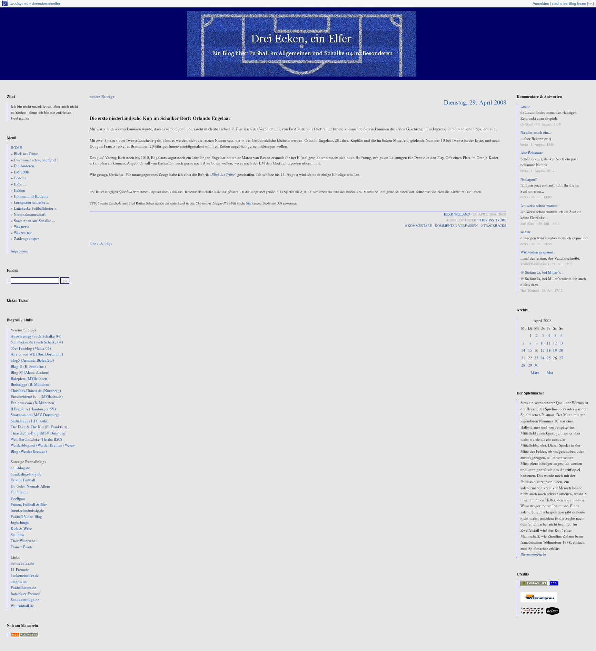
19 (555, 350)
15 (530, 350)
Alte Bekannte (531, 152)
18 (549, 350)
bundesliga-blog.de (26, 474)
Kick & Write (21, 528)
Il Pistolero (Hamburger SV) (33, 408)
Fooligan (18, 498)
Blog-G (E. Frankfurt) (28, 366)
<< (590, 3)
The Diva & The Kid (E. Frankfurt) (39, 426)
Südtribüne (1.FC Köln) (30, 420)
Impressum (19, 250)
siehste (525, 231)
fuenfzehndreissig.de (27, 510)
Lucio (525, 106)
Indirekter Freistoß (25, 593)
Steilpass (17, 534)
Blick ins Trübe (26, 153)
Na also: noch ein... (535, 132)
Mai (550, 372)
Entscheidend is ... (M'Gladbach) (37, 396)
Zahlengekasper (26, 238)
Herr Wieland (457, 214)
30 (536, 365)
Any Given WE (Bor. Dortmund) (37, 354)
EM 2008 (21, 171)
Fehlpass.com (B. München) (33, 402)
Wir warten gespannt (536, 251)
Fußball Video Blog (26, 516)
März (535, 372)
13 (561, 342)
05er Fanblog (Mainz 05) (31, 348)
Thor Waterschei (24, 540)
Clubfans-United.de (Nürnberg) (36, 390)
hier (248, 203)
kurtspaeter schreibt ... (31, 202)
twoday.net (19, 3)
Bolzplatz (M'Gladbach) (30, 378)
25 (549, 357)
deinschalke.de (22, 563)
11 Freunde (20, 569)
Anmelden (541, 3)
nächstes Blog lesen (569, 3)
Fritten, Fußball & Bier (29, 504)
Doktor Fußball (23, 479)
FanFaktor (19, 491)
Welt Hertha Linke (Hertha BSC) (36, 439)
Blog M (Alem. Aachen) (30, 372)
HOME (16, 147)
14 (523, 350)
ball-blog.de (20, 467)
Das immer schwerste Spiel (35, 159)
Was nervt (21, 226)
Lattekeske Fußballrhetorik (35, 208)
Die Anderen (24, 165)
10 (542, 342)
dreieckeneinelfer (46, 3)
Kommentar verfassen (456, 225)
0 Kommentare (418, 225)
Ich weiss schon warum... (540, 205)
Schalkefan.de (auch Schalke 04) (37, 341)
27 (561, 357)
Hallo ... (20, 184)
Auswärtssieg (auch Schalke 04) (36, 336)
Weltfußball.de (22, 605)
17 (542, 350)
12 (555, 342)
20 (561, 350)
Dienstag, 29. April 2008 (475, 102)
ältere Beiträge (101, 243)
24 (542, 357)
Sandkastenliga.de (25, 599)
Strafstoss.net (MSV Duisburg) (35, 414)
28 (523, 365)
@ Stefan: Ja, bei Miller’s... (542, 272)
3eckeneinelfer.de (25, 575)
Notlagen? (528, 179)
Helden (19, 190)
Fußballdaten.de (23, 587)
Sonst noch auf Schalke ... (34, 220)
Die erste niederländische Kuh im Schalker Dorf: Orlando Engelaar (160, 118)
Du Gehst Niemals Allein (30, 486)
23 (536, 357)
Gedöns (20, 177)
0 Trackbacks (493, 225)
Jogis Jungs (20, 522)
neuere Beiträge (102, 96)
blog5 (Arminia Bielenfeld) (32, 360)
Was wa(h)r (23, 232)
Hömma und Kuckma (31, 196)
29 (530, 365)
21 (523, 357)
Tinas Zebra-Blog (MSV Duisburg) (39, 432)
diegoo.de (19, 581)
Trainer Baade (22, 546)
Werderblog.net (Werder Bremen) (37, 445)
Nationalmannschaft (30, 214)
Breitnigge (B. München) (31, 384)
